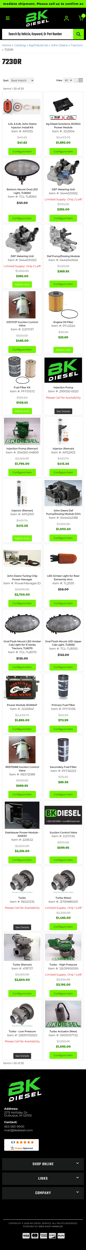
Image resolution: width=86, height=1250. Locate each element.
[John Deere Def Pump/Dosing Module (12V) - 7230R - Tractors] (63, 493)
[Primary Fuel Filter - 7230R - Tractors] (63, 687)
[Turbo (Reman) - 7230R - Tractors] (22, 947)
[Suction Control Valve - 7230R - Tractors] (63, 815)
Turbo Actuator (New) (63, 1031)
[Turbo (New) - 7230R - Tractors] (63, 880)
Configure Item (22, 218)
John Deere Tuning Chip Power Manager (22, 577)
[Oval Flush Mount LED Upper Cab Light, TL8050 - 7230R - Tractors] (63, 624)
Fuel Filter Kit (22, 387)
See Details (63, 411)
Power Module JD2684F (22, 705)
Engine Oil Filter (63, 322)
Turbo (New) (63, 897)
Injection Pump (63, 387)
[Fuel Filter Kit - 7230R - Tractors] (22, 370)
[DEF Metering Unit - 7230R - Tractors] (22, 238)
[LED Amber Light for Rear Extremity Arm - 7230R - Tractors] (63, 558)
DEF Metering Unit (22, 256)
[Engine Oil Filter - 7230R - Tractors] (63, 304)
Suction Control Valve (63, 832)
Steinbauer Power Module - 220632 (22, 834)
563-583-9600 (14, 1126)
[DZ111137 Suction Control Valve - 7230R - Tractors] (22, 304)
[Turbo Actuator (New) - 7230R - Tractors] (63, 1014)
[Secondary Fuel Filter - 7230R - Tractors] (63, 749)
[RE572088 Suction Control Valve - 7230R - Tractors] (22, 749)
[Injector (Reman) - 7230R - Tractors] (63, 431)
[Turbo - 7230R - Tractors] (22, 880)
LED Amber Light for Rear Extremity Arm (63, 577)
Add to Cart (22, 284)
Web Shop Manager (51, 1226)
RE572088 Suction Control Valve (22, 768)
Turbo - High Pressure (63, 964)
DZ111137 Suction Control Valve (22, 324)
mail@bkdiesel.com (18, 1130)
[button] (43, 1164)
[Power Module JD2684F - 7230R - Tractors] (22, 687)
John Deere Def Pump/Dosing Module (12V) (63, 512)
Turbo (22, 897)
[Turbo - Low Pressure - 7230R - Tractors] (22, 1014)
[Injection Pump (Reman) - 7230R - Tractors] (22, 431)
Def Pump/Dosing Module (63, 256)
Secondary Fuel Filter (63, 767)
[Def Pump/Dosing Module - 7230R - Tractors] (63, 238)
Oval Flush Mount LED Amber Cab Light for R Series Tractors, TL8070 (22, 645)
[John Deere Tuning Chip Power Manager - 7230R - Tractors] (22, 558)
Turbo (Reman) (22, 964)
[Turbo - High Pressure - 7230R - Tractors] (63, 947)
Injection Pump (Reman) (22, 448)
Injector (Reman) (63, 448)
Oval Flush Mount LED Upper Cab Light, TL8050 (63, 643)
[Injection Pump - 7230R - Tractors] (63, 370)
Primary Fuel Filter (63, 705)
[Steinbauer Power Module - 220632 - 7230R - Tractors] (22, 815)
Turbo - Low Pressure (22, 1031)
